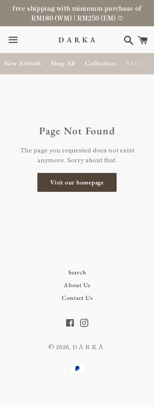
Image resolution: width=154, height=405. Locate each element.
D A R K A (76, 39)
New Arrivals (22, 63)
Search (77, 272)
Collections (101, 63)
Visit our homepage (77, 182)
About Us (77, 285)
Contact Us (77, 297)
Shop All (63, 63)
